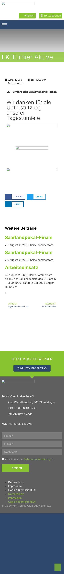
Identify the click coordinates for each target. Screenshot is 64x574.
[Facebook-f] (59, 24)
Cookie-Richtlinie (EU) (22, 490)
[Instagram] (55, 24)
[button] (15, 197)
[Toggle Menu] (4, 24)
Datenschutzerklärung (37, 459)
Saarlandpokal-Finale (29, 237)
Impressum (15, 486)
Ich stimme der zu (29, 459)
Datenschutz (16, 482)
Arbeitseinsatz (21, 267)
